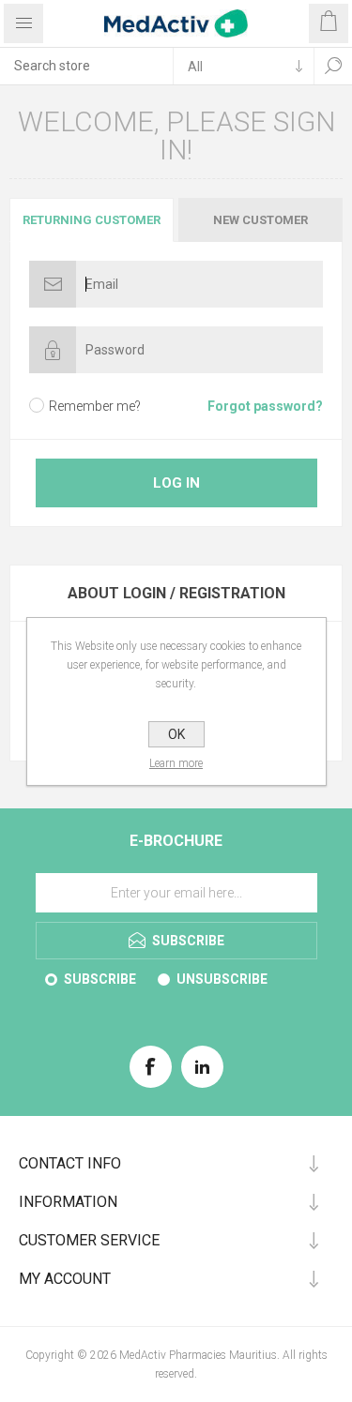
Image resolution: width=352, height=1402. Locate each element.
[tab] (92, 220)
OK (176, 734)
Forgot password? (265, 406)
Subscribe (100, 979)
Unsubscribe (222, 979)
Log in (176, 483)
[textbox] (86, 65)
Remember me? (95, 406)
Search (333, 65)
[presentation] (91, 220)
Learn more (176, 763)
